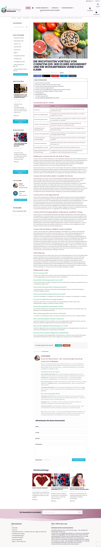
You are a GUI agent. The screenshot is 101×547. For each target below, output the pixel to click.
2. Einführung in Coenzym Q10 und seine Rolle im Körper (47, 84)
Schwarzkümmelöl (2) (19, 55)
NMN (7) (16, 52)
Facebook (38, 75)
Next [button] (29, 101)
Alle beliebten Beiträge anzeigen (20, 172)
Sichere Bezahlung (17, 539)
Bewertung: (39, 460)
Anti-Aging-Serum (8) (19, 61)
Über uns (14, 530)
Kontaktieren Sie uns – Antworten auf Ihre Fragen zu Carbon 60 (29, 531)
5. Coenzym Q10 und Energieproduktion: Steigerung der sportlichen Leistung (52, 89)
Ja (59, 345)
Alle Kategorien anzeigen (20, 74)
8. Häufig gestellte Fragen (40, 94)
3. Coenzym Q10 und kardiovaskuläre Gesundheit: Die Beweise (49, 86)
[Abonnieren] (80, 512)
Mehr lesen (16, 115)
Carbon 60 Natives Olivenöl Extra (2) (20, 69)
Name (37, 426)
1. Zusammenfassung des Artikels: (42, 83)
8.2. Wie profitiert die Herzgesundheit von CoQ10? (47, 97)
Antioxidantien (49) (18, 41)
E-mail (37, 432)
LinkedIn (64, 75)
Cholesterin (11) (17, 58)
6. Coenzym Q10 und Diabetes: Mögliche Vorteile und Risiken (48, 91)
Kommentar (39, 444)
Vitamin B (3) (17, 49)
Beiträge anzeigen (23, 187)
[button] (42, 7)
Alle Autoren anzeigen (20, 200)
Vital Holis (22, 191)
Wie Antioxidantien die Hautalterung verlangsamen (79, 488)
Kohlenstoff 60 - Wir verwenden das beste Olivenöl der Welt (20, 96)
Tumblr (72, 75)
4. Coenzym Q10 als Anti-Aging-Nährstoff (44, 88)
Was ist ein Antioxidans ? (40, 488)
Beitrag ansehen (23, 195)
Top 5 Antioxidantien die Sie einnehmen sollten (20, 145)
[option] (20, 100)
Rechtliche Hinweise (17, 537)
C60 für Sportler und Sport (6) (18, 65)
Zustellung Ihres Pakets (18, 533)
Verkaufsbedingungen (18, 535)
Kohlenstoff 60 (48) (19, 38)
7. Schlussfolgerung (38, 93)
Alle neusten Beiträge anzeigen (20, 121)
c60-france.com (44, 377)
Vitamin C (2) (17, 44)
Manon (21, 184)
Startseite (15, 528)
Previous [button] (12, 101)
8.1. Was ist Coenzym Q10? (42, 96)
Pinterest (55, 75)
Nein (67, 345)
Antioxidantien (45, 351)
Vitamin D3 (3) (17, 46)
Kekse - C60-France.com (19, 541)
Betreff (38, 438)
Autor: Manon (45, 356)
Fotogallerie (17, 208)
